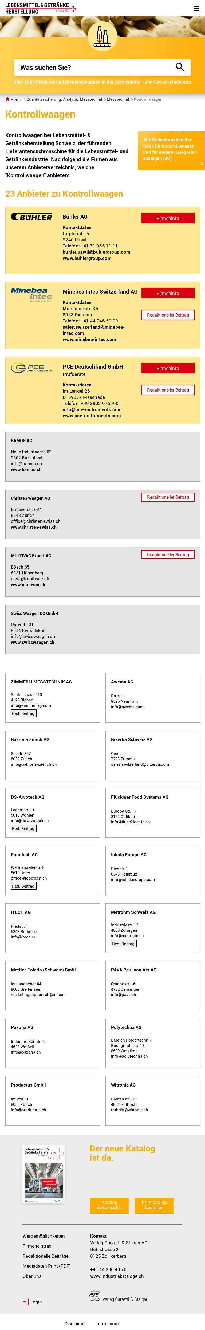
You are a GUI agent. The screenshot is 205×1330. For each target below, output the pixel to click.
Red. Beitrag (23, 713)
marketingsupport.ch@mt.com (39, 994)
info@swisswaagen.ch (33, 636)
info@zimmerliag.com (31, 705)
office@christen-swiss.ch (36, 521)
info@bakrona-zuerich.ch (34, 764)
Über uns (32, 1276)
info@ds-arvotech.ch (30, 820)
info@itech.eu (23, 937)
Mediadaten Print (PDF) (47, 1266)
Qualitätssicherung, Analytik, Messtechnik (64, 99)
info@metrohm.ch (127, 935)
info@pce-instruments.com (92, 409)
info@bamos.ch (26, 464)
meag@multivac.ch (30, 579)
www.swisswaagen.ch (32, 642)
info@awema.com (127, 706)
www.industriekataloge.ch (117, 1276)
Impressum (107, 1323)
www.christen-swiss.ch (34, 527)
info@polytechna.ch (129, 1056)
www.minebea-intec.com (89, 339)
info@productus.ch (28, 1109)
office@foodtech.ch (29, 878)
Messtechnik (118, 99)
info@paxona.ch (26, 1052)
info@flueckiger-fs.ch (130, 821)
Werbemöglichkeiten (44, 1236)
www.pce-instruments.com (92, 415)
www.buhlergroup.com (87, 258)
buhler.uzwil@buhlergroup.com (96, 252)
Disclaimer (75, 1323)
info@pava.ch (123, 994)
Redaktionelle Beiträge (46, 1256)
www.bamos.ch (26, 469)
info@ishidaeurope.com (133, 879)
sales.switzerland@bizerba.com (140, 764)
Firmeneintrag (37, 1246)
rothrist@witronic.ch (129, 1109)
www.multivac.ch (28, 585)
